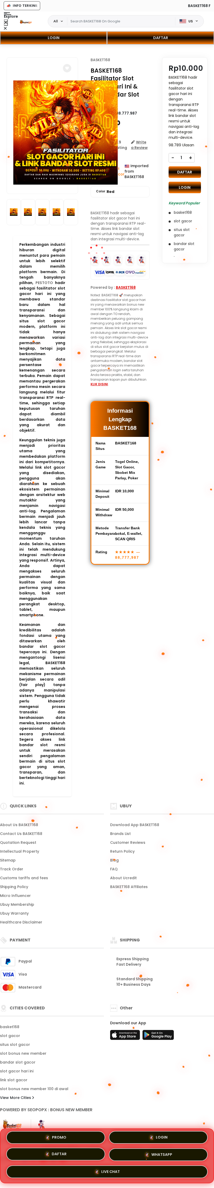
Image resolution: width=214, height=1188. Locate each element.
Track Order (11, 869)
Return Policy (122, 851)
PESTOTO (44, 282)
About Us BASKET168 (19, 824)
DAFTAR (160, 37)
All (56, 21)
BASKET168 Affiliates (129, 886)
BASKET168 (100, 59)
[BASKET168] (26, 21)
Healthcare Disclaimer (21, 922)
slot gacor (10, 1035)
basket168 (9, 1026)
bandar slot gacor (17, 1062)
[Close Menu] (6, 22)
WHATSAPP (161, 1155)
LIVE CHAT (110, 1170)
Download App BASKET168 (134, 824)
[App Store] (125, 1036)
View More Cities (16, 1097)
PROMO (59, 1139)
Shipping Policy (14, 886)
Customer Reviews (127, 842)
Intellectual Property (19, 851)
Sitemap (8, 860)
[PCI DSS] (12, 1124)
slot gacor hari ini (16, 1071)
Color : (105, 191)
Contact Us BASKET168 (21, 833)
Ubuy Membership (17, 904)
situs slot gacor (15, 1044)
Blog (114, 860)
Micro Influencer (15, 895)
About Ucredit (123, 878)
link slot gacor (13, 1080)
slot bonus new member (23, 1053)
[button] (67, 68)
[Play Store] (158, 1036)
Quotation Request (18, 842)
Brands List (120, 833)
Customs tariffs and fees (24, 878)
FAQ (114, 869)
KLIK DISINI (99, 384)
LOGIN (54, 37)
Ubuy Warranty (14, 913)
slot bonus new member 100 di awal (34, 1088)
